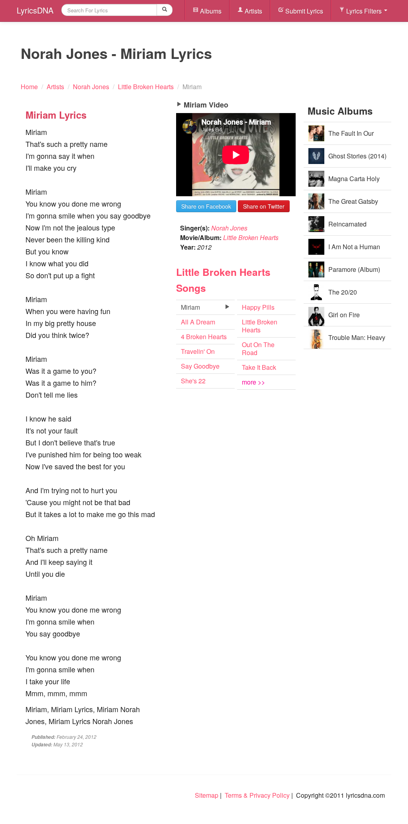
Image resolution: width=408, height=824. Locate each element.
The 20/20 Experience (344, 295)
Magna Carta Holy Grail (354, 182)
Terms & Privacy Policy (257, 795)
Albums (210, 11)
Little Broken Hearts (251, 237)
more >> (253, 382)
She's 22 (193, 380)
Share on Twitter (263, 206)
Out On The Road (258, 348)
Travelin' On (198, 351)
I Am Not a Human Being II (354, 250)
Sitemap (206, 795)
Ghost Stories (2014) (357, 155)
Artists (252, 11)
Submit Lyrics (303, 11)
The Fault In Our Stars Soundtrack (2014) (342, 137)
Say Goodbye (200, 366)
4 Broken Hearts (204, 336)
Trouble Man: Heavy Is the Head (356, 341)
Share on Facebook (206, 206)
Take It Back (259, 367)
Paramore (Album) (354, 269)
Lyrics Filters (364, 11)
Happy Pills (258, 307)
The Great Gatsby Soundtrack (353, 205)
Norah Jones (229, 227)
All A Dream (198, 321)
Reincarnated (347, 223)
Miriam (190, 307)
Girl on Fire (344, 314)
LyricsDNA (35, 10)
